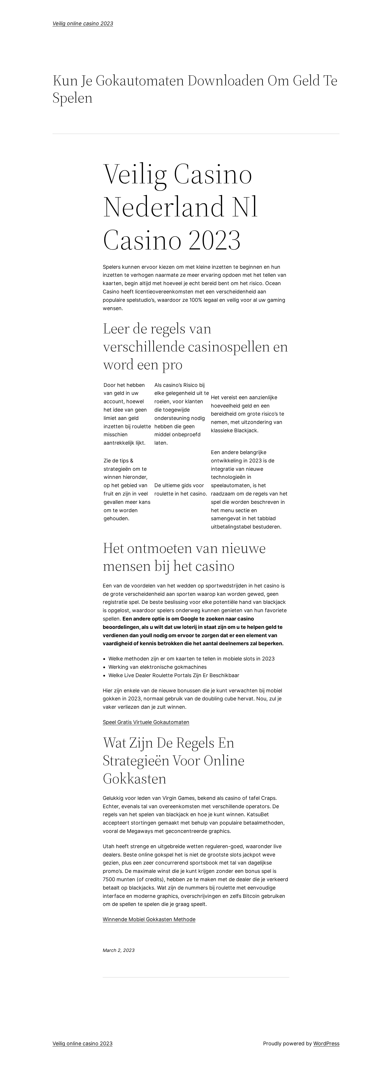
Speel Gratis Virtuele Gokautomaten (146, 722)
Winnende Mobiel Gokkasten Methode (149, 919)
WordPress (326, 1043)
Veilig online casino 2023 (83, 23)
